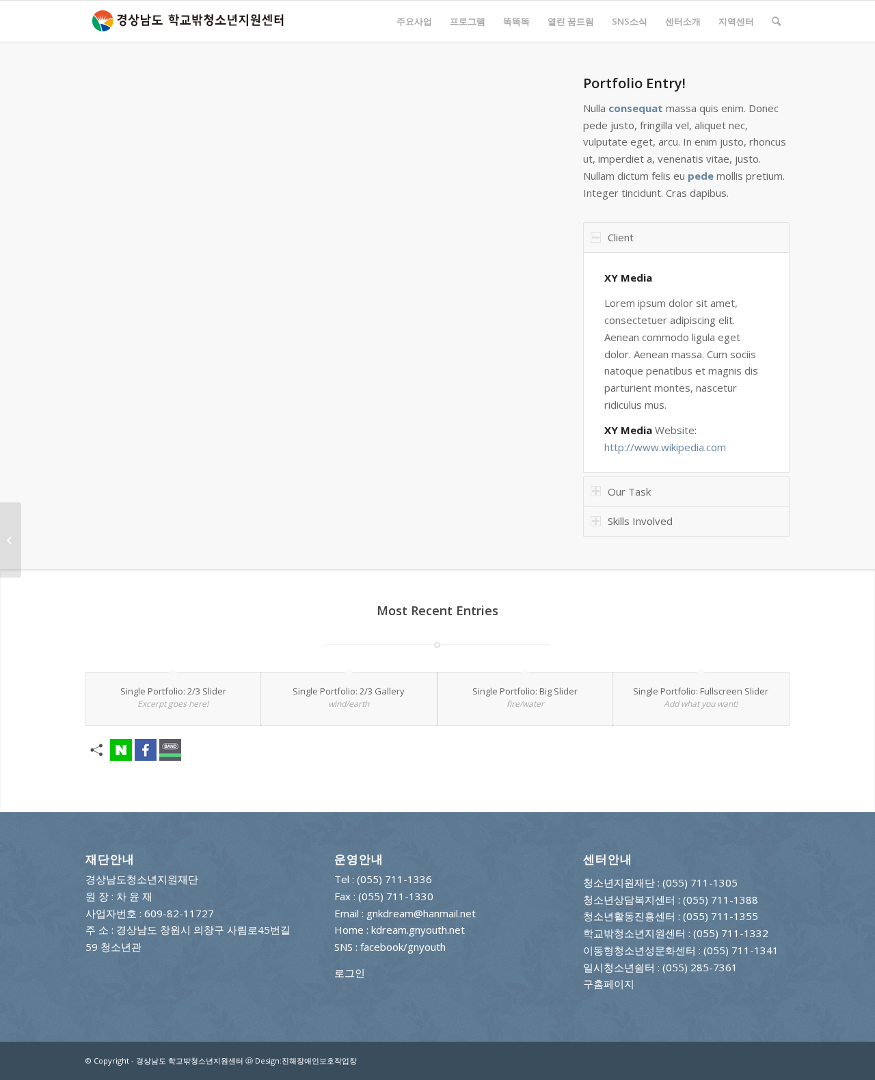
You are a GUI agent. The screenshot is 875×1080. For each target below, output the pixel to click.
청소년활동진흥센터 (629, 916)
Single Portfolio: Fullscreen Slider (700, 691)
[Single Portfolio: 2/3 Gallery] (10, 540)
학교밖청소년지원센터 (634, 933)
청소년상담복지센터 (629, 899)
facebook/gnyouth (403, 947)
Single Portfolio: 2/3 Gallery (349, 691)
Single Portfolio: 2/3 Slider (173, 691)
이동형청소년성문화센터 (639, 950)
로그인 (349, 973)
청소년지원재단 (619, 882)
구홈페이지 (608, 983)
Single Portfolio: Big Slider (525, 691)
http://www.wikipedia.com (665, 447)
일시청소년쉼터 (619, 967)
